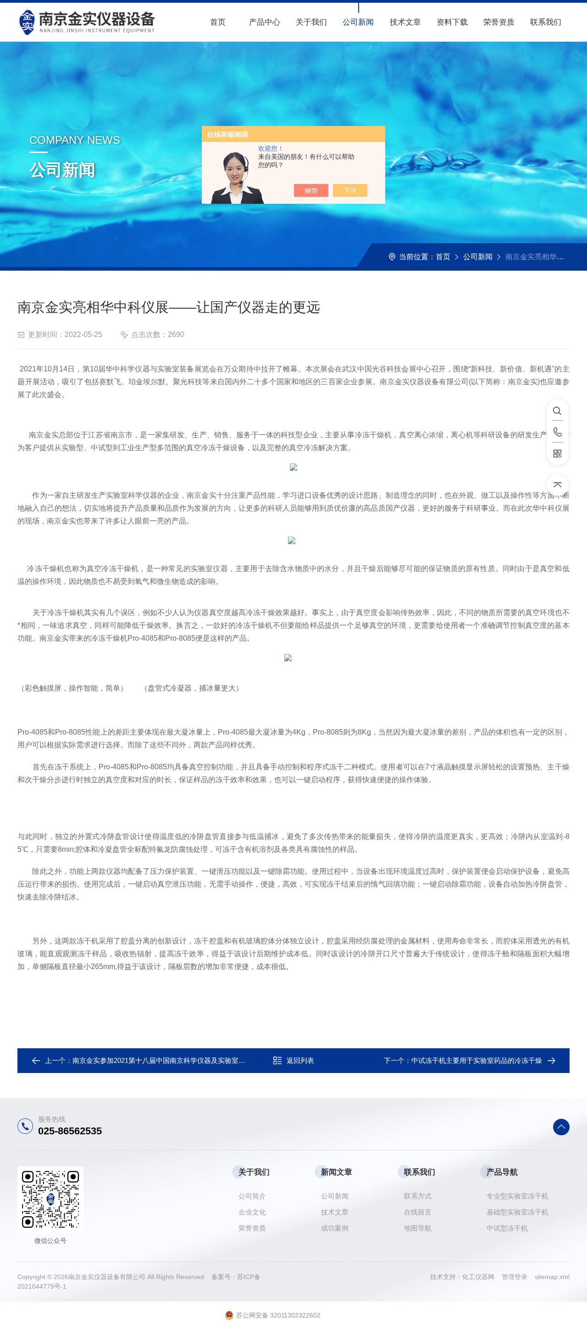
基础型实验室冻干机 (517, 1212)
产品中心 (264, 22)
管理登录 (514, 1276)
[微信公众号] (558, 454)
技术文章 (405, 22)
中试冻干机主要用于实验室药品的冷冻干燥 (476, 1060)
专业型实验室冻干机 (517, 1196)
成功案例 (335, 1228)
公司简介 (252, 1196)
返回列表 (300, 1060)
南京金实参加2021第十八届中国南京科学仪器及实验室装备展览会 (172, 1060)
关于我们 (311, 22)
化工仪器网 (482, 1276)
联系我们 (545, 22)
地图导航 (418, 1228)
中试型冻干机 (507, 1228)
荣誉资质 (499, 22)
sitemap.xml (552, 1276)
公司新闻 (358, 22)
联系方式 (418, 1196)
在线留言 (418, 1212)
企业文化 (252, 1212)
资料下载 (452, 22)
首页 (218, 22)
